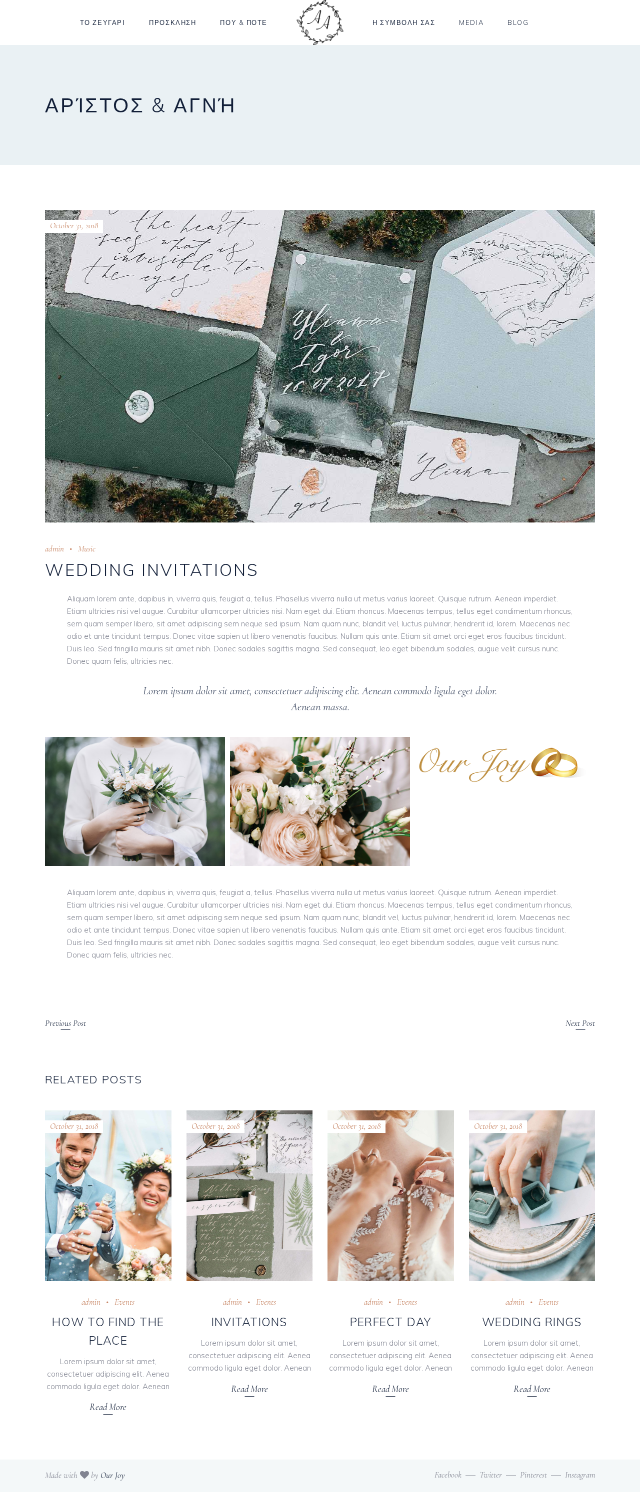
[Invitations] (249, 1196)
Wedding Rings (532, 1322)
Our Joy (112, 1475)
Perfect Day (391, 1322)
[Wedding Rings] (532, 1196)
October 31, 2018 (74, 225)
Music (87, 548)
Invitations (250, 1322)
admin (54, 548)
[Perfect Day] (391, 1196)
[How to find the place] (108, 1196)
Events (124, 1302)
